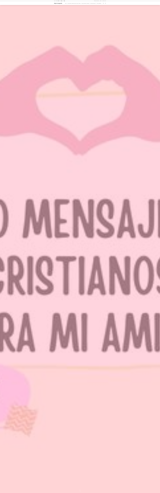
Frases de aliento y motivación (81, 273)
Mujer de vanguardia (58, 3)
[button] (105, 3)
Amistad (75, 273)
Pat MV (80, 278)
